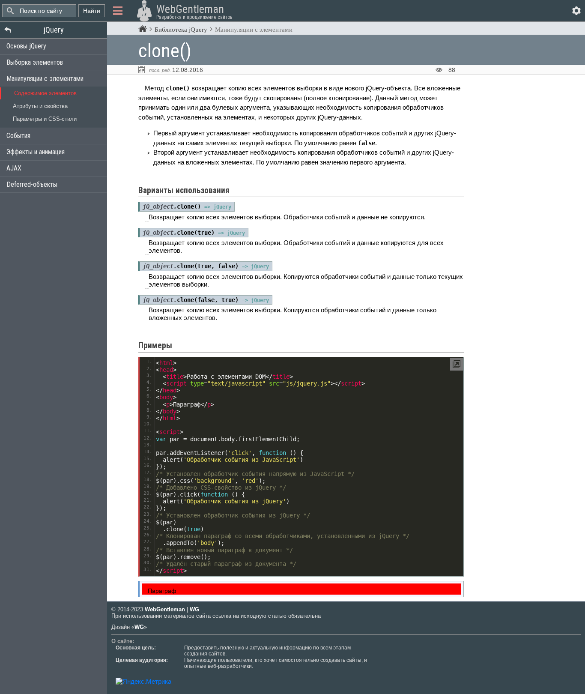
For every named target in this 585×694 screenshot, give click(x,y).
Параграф (162, 591)
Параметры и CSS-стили (45, 119)
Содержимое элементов (45, 93)
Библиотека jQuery (181, 29)
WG (194, 609)
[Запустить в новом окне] (456, 364)
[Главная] (142, 29)
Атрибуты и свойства (40, 106)
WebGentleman (165, 609)
